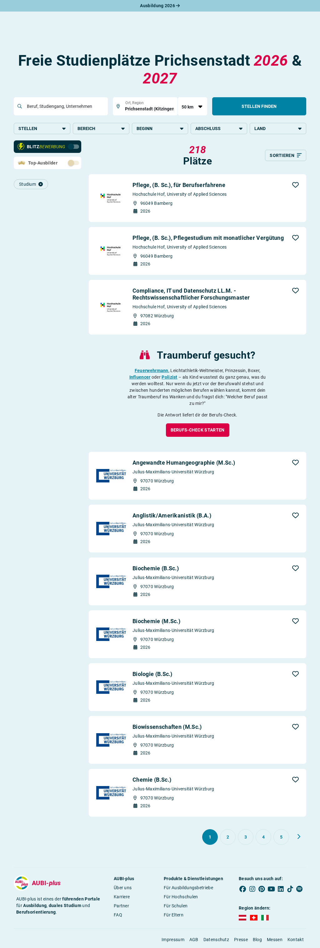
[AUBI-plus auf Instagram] (252, 888)
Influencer (140, 377)
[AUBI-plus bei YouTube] (271, 888)
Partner (121, 905)
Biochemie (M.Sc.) (156, 621)
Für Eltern (173, 914)
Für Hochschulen (181, 896)
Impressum (173, 939)
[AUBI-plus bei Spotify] (299, 888)
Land (260, 128)
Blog (257, 939)
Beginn (144, 128)
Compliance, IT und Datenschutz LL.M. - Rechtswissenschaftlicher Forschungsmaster (191, 294)
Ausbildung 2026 (158, 5)
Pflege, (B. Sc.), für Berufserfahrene (178, 185)
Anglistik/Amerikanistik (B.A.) (171, 515)
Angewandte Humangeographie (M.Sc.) (183, 462)
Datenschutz (216, 939)
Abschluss (208, 128)
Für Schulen (176, 905)
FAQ (118, 914)
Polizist (169, 377)
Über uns (123, 887)
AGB (193, 939)
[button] (295, 184)
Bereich (86, 128)
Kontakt (296, 939)
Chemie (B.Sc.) (151, 779)
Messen (274, 939)
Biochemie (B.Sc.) (155, 568)
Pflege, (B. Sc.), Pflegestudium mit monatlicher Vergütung (208, 237)
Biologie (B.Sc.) (152, 674)
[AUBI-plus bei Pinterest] (262, 888)
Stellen (27, 128)
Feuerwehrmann (151, 370)
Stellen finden (259, 106)
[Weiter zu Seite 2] (298, 836)
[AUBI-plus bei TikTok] (290, 888)
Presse (241, 939)
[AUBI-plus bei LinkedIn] (281, 888)
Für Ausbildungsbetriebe (188, 887)
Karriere (122, 896)
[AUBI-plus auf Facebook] (243, 888)
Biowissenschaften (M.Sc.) (167, 727)
